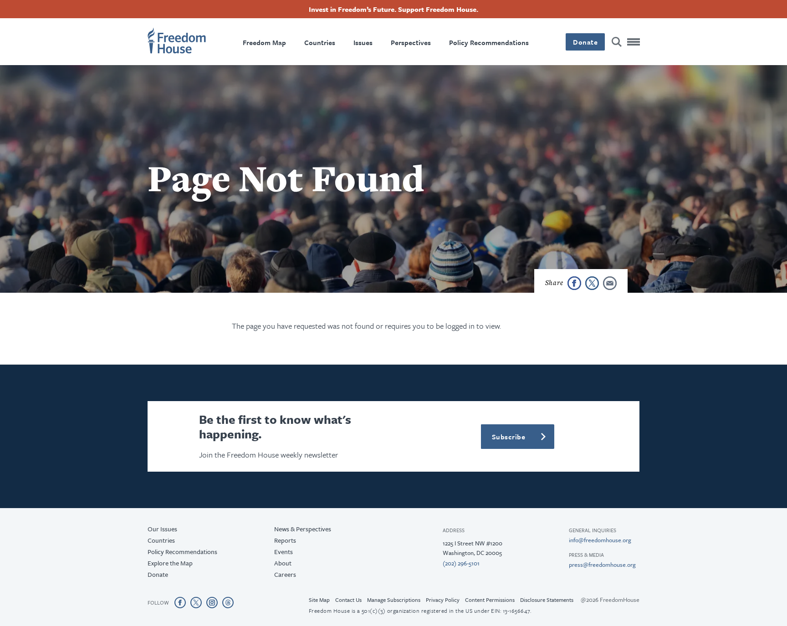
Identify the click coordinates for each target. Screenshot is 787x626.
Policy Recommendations (489, 42)
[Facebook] (180, 602)
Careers (285, 574)
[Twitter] (196, 602)
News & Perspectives (302, 529)
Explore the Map (170, 563)
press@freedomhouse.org (602, 564)
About (282, 563)
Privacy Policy (443, 599)
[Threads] (228, 602)
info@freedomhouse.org (600, 540)
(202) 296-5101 (461, 563)
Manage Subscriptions (393, 599)
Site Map (319, 599)
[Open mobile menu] (634, 41)
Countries (319, 42)
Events (283, 551)
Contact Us (348, 599)
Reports (285, 540)
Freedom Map (264, 42)
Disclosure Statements (546, 599)
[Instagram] (212, 602)
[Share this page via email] (610, 283)
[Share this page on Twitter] (592, 283)
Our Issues (162, 529)
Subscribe (508, 437)
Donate (585, 42)
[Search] (617, 42)
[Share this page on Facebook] (574, 283)
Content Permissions (490, 599)
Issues (363, 42)
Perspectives (411, 42)
